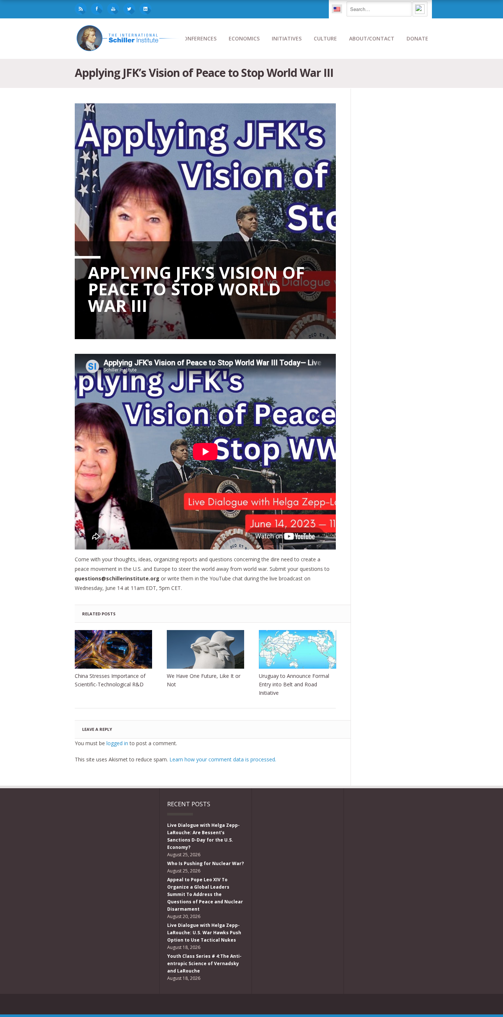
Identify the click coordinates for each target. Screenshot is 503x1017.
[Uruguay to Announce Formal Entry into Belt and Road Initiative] (297, 649)
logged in (117, 743)
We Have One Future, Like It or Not (203, 680)
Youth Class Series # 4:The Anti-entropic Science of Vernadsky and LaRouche (204, 963)
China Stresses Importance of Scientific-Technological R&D (110, 680)
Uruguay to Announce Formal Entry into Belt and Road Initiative (294, 684)
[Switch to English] (337, 8)
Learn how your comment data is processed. (222, 759)
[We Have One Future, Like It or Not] (205, 649)
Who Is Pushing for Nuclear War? (205, 863)
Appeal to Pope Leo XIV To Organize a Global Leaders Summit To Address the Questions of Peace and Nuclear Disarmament (205, 894)
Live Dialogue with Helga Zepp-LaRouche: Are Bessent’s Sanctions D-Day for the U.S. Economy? (203, 836)
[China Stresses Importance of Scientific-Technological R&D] (113, 649)
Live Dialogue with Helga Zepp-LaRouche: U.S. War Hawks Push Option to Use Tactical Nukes (204, 932)
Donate (417, 38)
